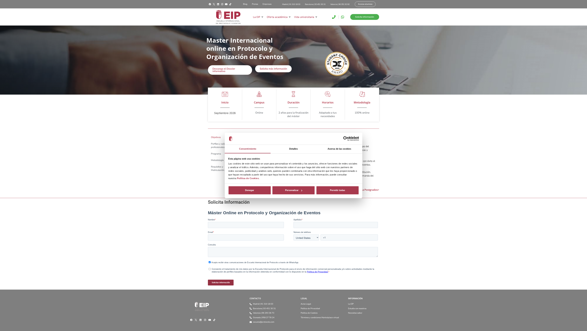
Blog (245, 4)
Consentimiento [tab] (247, 148)
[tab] (224, 137)
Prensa (255, 4)
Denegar (249, 190)
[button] (258, 17)
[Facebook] (210, 4)
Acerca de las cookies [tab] (339, 148)
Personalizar (292, 190)
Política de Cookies (248, 178)
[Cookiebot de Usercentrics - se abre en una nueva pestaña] (345, 138)
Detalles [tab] (293, 148)
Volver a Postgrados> (366, 189)
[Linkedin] (218, 4)
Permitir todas (337, 190)
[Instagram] (222, 4)
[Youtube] (226, 4)
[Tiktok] (230, 4)
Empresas (267, 4)
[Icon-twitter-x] (214, 4)
